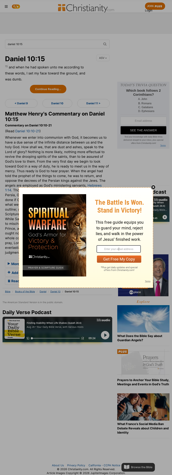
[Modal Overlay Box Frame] (86, 237)
